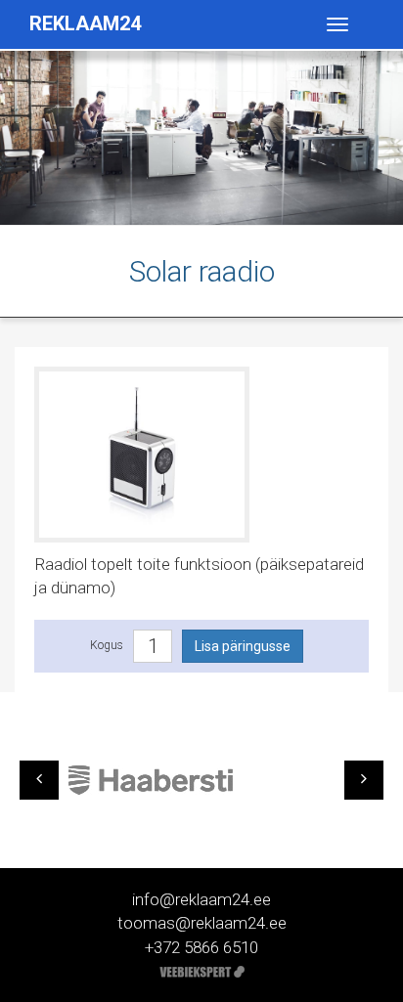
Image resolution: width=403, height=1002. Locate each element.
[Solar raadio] (141, 452)
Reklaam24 (85, 23)
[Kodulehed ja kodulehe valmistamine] (202, 970)
